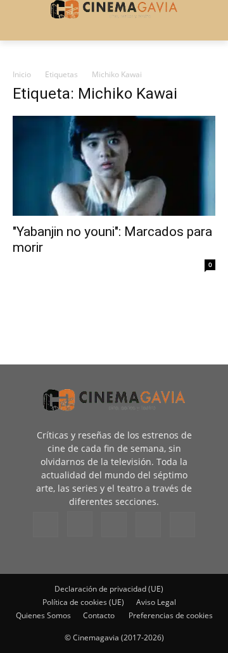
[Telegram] (114, 524)
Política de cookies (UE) (83, 602)
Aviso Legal (156, 602)
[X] (148, 524)
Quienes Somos (43, 615)
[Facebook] (45, 524)
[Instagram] (79, 524)
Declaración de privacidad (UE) (108, 588)
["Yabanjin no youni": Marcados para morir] (114, 166)
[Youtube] (182, 524)
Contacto (99, 615)
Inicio (22, 74)
